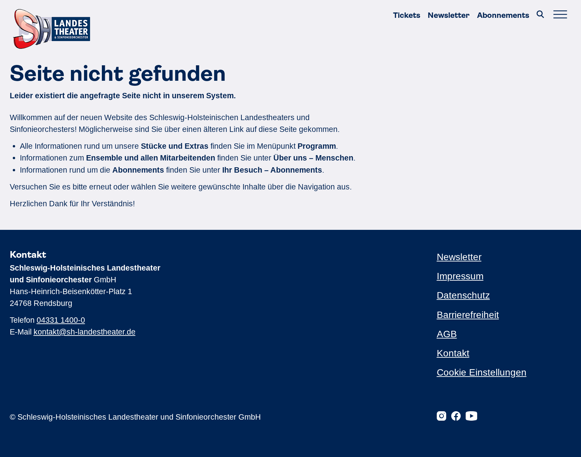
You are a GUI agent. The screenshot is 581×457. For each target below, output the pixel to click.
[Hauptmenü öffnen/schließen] (560, 15)
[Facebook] (456, 417)
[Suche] (540, 15)
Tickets (406, 15)
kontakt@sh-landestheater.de (84, 331)
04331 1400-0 (61, 320)
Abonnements (503, 15)
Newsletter (448, 15)
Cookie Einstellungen (482, 372)
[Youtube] (471, 417)
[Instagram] (441, 417)
